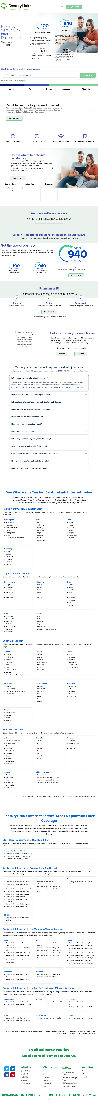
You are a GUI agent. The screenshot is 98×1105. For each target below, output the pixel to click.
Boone (71, 587)
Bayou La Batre (11, 670)
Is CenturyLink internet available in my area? (29, 378)
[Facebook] (6, 1074)
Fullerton (40, 619)
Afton (8, 551)
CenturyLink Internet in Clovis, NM (49, 886)
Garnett (39, 696)
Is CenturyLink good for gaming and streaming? (31, 439)
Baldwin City (10, 619)
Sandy (71, 525)
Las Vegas (72, 741)
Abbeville (9, 654)
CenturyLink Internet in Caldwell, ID (81, 963)
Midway (40, 657)
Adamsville (72, 686)
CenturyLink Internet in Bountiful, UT (49, 950)
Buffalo (8, 554)
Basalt (39, 758)
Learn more (24, 171)
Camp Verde (10, 751)
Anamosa (72, 597)
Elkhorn (39, 616)
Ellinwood (9, 631)
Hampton (40, 699)
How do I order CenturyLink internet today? (29, 468)
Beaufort (40, 686)
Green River (10, 557)
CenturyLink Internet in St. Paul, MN (81, 1007)
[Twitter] (6, 1068)
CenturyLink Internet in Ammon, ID (80, 945)
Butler (71, 694)
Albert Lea (40, 592)
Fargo (8, 585)
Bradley (40, 701)
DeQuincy (72, 660)
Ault (38, 753)
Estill (38, 694)
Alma (8, 665)
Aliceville (9, 662)
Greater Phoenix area (13, 741)
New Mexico (41, 775)
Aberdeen (9, 525)
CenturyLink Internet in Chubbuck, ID (81, 955)
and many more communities (47, 629)
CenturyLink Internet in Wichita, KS (80, 1018)
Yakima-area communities (15, 538)
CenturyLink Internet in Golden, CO (18, 952)
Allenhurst (40, 654)
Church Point (73, 665)
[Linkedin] (12, 1068)
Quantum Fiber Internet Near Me (17, 859)
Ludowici (40, 660)
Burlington (9, 616)
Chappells (40, 691)
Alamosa (40, 741)
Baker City (9, 777)
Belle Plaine (10, 624)
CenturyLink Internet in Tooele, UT (48, 953)
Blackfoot (40, 530)
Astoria (8, 780)
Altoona (71, 595)
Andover (40, 597)
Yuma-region (10, 761)
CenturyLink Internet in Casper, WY (18, 979)
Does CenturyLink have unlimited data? (27, 417)
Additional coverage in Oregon (47, 780)
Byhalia (8, 686)
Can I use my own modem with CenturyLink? (29, 446)
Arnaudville (72, 662)
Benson (39, 590)
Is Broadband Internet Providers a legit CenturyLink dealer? (36, 402)
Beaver (71, 538)
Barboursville (10, 713)
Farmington (73, 535)
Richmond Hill (42, 662)
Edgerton (9, 629)
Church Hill (72, 696)
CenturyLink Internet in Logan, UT (48, 948)
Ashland (8, 672)
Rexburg (40, 527)
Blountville (72, 691)
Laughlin (72, 746)
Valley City (9, 592)
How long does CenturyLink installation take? (30, 461)
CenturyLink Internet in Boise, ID (80, 943)
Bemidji (39, 585)
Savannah (40, 665)
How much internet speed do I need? (26, 424)
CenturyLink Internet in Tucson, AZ (17, 894)
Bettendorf (72, 600)
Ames (71, 585)
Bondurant (72, 605)
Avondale (9, 764)
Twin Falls (40, 525)
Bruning (40, 621)
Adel (70, 592)
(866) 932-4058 (64, 371)
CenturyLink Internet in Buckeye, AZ (18, 904)
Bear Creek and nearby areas (16, 675)
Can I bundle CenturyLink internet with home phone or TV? (35, 454)
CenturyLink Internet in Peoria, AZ (17, 891)
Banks (8, 667)
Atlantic (71, 590)
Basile (71, 654)
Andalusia (9, 657)
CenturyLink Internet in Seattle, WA (18, 1002)
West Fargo (10, 595)
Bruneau (40, 535)
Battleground (10, 533)
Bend (8, 775)
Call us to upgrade (20, 81)
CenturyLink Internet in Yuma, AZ (17, 896)
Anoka (39, 587)
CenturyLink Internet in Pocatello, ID (81, 953)
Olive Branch (10, 689)
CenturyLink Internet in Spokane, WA (18, 1004)
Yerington (72, 748)
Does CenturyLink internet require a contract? (30, 409)
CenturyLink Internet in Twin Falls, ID (81, 958)
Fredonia (9, 621)
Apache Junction (11, 743)
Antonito (40, 756)
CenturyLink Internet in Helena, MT (49, 974)
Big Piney (9, 564)
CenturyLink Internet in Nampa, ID (80, 960)
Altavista (9, 720)
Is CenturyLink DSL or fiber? (23, 431)
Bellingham (10, 522)
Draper (71, 533)
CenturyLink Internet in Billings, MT (49, 977)
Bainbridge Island (12, 527)
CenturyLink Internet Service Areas (18, 856)
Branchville (41, 689)
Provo (71, 522)
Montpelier (41, 540)
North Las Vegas (74, 743)
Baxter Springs (11, 626)
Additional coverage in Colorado (48, 777)
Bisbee (8, 756)
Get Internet (87, 75)
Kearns (71, 530)
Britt (70, 602)
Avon (39, 595)
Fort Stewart (41, 667)
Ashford (8, 530)
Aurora (39, 748)
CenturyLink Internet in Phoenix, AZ (18, 882)
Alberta (8, 660)
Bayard (39, 624)
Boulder (40, 751)
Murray (71, 527)
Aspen (39, 743)
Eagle (39, 533)
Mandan (9, 590)
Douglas (9, 559)
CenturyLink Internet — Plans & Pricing (19, 854)
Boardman (9, 782)
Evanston (9, 562)
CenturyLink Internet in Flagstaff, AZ (18, 906)
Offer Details (75, 271)
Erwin (70, 699)
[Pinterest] (12, 1074)
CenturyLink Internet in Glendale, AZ (18, 889)
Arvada (39, 746)
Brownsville (10, 785)
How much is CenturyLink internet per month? (30, 395)
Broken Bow (41, 626)
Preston (39, 538)
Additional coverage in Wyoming (48, 782)
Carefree (9, 753)
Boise (39, 522)
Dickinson (9, 587)
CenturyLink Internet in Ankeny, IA (17, 1018)
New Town (9, 597)
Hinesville (40, 670)
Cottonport (72, 657)
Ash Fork (9, 748)
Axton (8, 718)
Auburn (8, 535)
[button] (62, 6)
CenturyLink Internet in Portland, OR (49, 1002)
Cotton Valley (73, 667)
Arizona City (10, 746)
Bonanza (9, 788)
